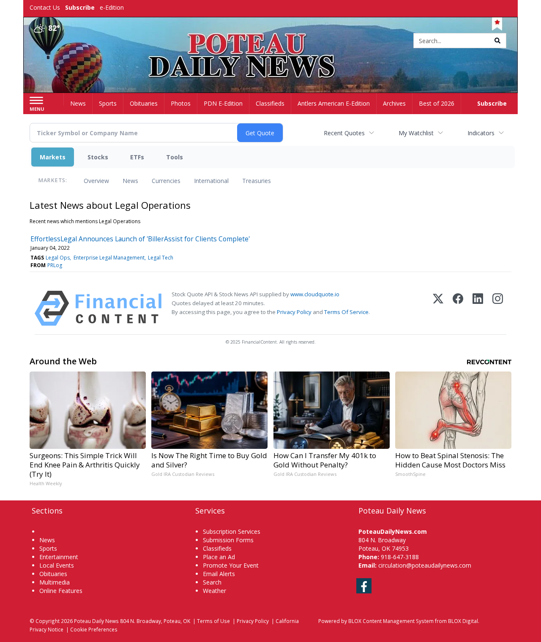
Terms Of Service (346, 312)
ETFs (137, 157)
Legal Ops (58, 257)
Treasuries (256, 181)
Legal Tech (160, 257)
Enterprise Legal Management (109, 257)
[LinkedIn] (477, 308)
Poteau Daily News (96, 620)
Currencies (166, 181)
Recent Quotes (344, 133)
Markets (53, 157)
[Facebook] (458, 308)
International (211, 181)
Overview (96, 181)
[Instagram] (497, 308)
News (130, 181)
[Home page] (270, 41)
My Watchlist (416, 133)
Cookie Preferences (93, 629)
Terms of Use (213, 620)
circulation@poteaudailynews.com (424, 565)
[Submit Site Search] (497, 40)
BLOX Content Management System (391, 620)
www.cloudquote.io (314, 294)
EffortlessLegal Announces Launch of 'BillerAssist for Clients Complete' (140, 238)
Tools (174, 157)
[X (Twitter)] (438, 308)
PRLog (54, 265)
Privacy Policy (294, 312)
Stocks (97, 157)
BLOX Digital (463, 620)
